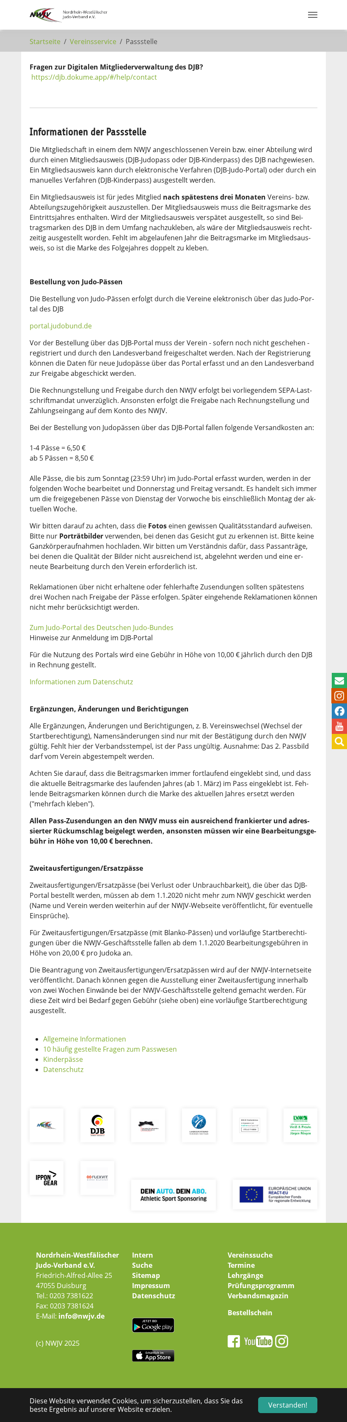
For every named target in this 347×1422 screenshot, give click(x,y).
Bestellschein (250, 1312)
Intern (142, 1255)
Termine (241, 1265)
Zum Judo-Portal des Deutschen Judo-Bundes (102, 627)
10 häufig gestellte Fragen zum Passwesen (110, 1049)
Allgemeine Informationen (84, 1039)
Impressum (151, 1285)
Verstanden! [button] (287, 1405)
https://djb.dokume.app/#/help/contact (94, 77)
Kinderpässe (63, 1059)
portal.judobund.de (61, 326)
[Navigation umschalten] (312, 15)
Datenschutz (63, 1069)
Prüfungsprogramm (261, 1285)
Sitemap (146, 1275)
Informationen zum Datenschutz (81, 681)
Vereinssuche (250, 1255)
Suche (142, 1265)
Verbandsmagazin (258, 1295)
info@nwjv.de (81, 1316)
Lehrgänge (245, 1275)
